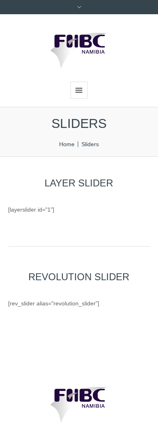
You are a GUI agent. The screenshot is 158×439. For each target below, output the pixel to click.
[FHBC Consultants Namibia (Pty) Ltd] (79, 47)
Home (67, 144)
